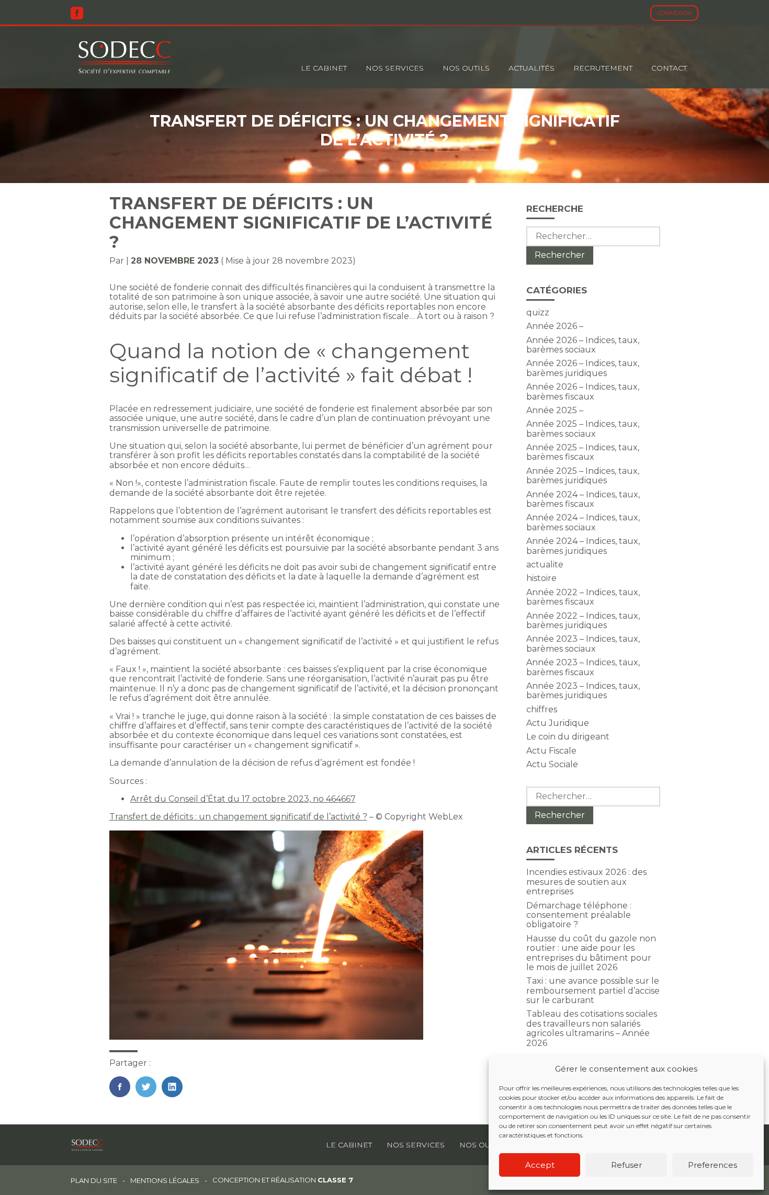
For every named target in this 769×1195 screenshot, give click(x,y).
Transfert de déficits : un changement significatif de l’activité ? (238, 817)
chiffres (541, 709)
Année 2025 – (554, 410)
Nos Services (395, 68)
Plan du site (94, 1181)
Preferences (712, 1165)
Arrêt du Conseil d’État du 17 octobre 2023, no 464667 (243, 799)
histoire (541, 578)
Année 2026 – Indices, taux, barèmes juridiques (582, 368)
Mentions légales (164, 1181)
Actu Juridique (557, 723)
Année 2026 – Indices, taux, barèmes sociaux (582, 345)
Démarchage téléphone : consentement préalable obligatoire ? (578, 915)
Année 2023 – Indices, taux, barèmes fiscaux (583, 667)
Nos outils (466, 68)
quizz (537, 312)
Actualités (531, 68)
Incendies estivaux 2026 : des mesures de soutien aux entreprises (586, 881)
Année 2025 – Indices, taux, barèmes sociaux (582, 428)
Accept (540, 1165)
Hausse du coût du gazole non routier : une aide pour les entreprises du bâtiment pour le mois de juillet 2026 (591, 953)
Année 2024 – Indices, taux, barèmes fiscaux (583, 499)
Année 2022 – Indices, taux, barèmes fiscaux (583, 597)
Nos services (416, 1145)
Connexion (674, 13)
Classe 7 (335, 1180)
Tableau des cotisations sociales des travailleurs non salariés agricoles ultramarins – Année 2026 (591, 1028)
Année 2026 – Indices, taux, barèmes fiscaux (582, 391)
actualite (544, 565)
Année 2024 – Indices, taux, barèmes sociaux (583, 522)
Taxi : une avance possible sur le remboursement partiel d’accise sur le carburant (593, 990)
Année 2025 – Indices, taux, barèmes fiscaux (582, 452)
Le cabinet (324, 68)
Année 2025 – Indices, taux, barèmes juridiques (582, 475)
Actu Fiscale (551, 751)
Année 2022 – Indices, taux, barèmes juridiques (583, 620)
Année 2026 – (554, 326)
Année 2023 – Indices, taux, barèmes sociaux (583, 643)
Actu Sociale (552, 764)
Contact (669, 68)
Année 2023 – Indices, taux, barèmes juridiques (583, 690)
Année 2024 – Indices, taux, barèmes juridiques (583, 545)
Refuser (626, 1165)
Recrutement (602, 68)
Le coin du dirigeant (567, 737)
